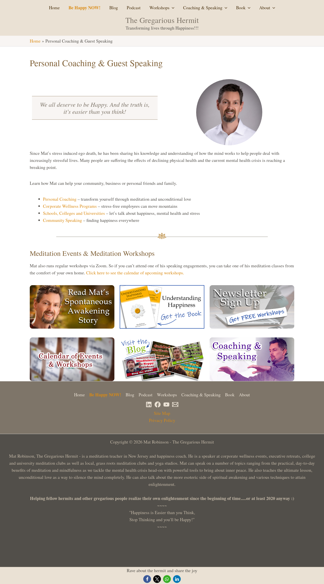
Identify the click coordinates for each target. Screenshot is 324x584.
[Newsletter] (175, 404)
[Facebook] (158, 404)
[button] (171, 7)
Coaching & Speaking (202, 8)
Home (54, 8)
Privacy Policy (162, 420)
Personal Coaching (59, 199)
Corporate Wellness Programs (70, 206)
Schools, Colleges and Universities (74, 213)
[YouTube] (166, 404)
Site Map (162, 413)
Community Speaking (62, 220)
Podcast (134, 8)
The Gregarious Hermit (162, 20)
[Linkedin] (149, 404)
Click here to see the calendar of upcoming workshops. (135, 273)
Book (241, 8)
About (264, 8)
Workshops (159, 8)
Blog (113, 8)
